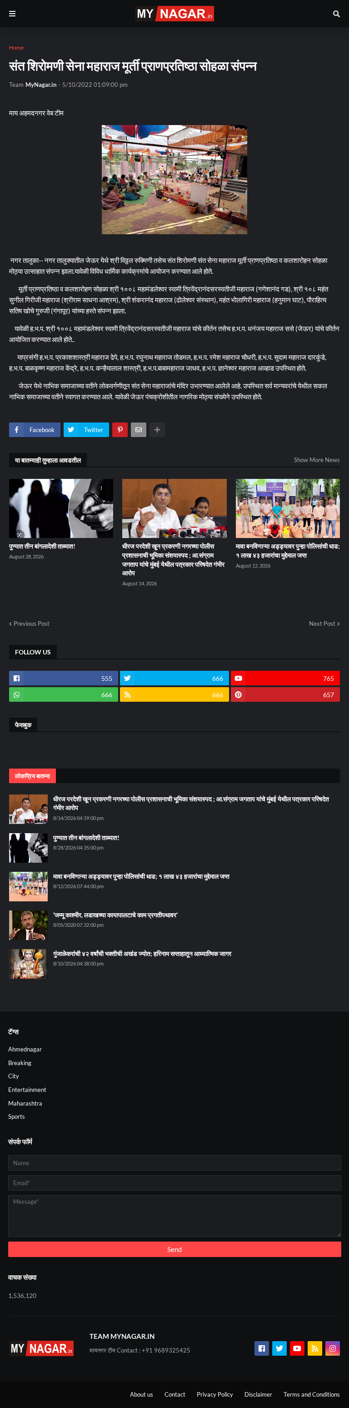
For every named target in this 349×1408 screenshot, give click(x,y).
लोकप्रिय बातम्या (32, 775)
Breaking (19, 1062)
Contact (175, 1394)
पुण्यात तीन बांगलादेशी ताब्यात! (42, 546)
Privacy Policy (215, 1394)
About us (141, 1394)
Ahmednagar (25, 1049)
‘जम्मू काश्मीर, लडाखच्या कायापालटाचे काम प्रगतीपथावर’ (115, 915)
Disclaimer (258, 1394)
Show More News (317, 459)
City (13, 1076)
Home (16, 47)
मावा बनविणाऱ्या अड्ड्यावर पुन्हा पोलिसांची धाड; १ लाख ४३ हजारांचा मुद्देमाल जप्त (288, 550)
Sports (16, 1116)
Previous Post (32, 623)
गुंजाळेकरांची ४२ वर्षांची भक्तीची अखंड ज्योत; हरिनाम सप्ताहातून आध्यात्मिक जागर (142, 953)
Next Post (322, 623)
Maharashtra (25, 1103)
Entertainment (27, 1089)
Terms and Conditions (312, 1394)
